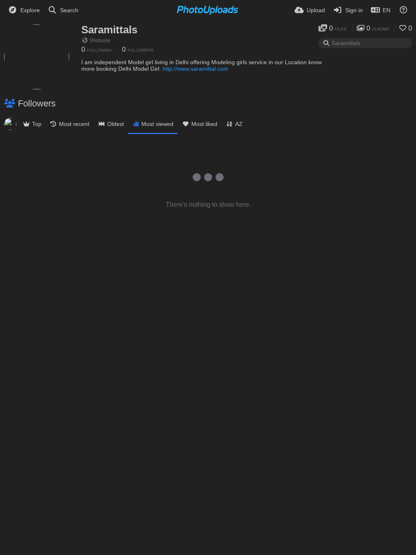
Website (100, 40)
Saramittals (109, 30)
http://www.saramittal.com (195, 68)
